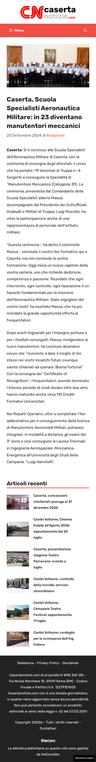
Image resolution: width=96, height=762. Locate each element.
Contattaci (48, 728)
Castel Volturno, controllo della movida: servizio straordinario (53, 585)
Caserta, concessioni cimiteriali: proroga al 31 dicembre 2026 (52, 502)
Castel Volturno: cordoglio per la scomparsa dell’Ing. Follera (54, 638)
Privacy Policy (48, 663)
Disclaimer (71, 663)
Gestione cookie (84, 758)
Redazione (25, 663)
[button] (85, 30)
